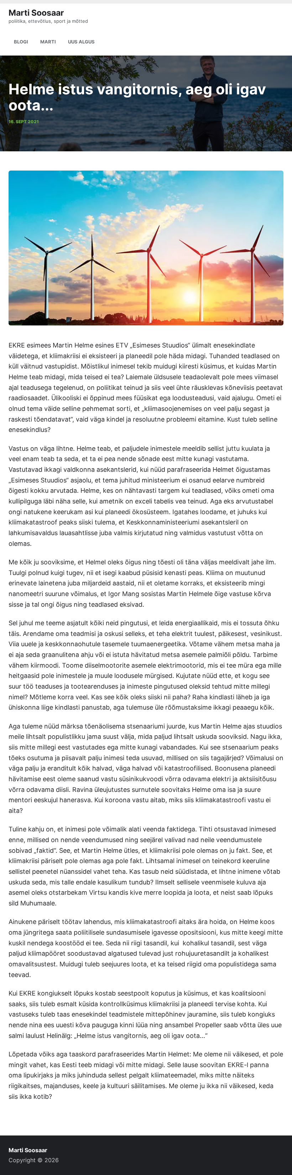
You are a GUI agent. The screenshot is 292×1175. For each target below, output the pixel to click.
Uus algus (81, 42)
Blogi (21, 42)
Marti (48, 42)
